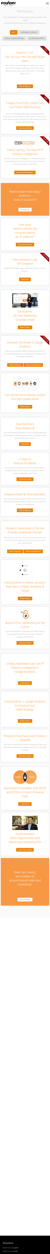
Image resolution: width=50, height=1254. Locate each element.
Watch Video (25, 327)
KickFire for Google (10, 1248)
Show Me (24, 279)
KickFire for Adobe (10, 1251)
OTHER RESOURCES (36, 38)
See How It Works (25, 245)
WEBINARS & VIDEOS (29, 32)
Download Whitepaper (25, 172)
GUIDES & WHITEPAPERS (14, 38)
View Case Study (24, 850)
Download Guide (25, 479)
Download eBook (24, 128)
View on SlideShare (33, 365)
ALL (13, 32)
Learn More (25, 804)
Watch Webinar (25, 86)
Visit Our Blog (25, 900)
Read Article (25, 683)
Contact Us (25, 210)
